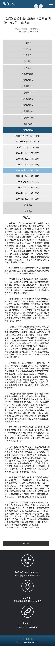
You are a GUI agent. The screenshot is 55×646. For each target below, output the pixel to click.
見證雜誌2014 (27, 80)
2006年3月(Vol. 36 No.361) (27, 187)
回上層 (26, 543)
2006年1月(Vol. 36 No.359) (27, 199)
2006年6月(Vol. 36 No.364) (27, 170)
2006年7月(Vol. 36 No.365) (27, 164)
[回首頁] (9, 4)
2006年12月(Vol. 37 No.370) (28, 136)
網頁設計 (34, 643)
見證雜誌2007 (27, 124)
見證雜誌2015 (27, 74)
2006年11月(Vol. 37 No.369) (27, 142)
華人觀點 (27, 68)
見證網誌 (24, 29)
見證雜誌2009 (27, 111)
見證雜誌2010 (27, 105)
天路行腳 (27, 49)
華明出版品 (27, 211)
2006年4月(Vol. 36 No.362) (27, 182)
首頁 (17, 29)
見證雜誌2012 (27, 93)
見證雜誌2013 (27, 86)
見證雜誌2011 (27, 99)
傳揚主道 (27, 55)
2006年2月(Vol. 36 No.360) (27, 193)
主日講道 (27, 61)
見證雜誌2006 (34, 29)
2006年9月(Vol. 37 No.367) (27, 153)
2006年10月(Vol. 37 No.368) (28, 147)
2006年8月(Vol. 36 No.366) (27, 159)
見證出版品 (27, 205)
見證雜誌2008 (27, 118)
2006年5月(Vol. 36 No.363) (27, 176)
